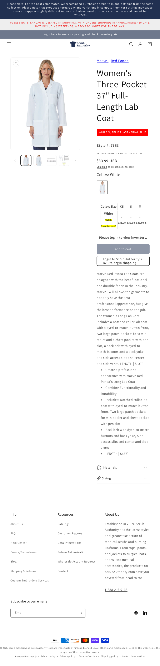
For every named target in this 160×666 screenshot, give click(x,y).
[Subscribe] (80, 613)
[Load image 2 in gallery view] (38, 160)
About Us (16, 524)
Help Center (18, 543)
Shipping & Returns (23, 571)
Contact (63, 571)
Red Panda (120, 60)
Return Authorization (72, 552)
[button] (8, 44)
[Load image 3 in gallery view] (51, 160)
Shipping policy (109, 656)
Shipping (102, 166)
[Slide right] (75, 160)
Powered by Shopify (26, 656)
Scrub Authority (17, 647)
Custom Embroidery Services (29, 580)
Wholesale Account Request (76, 561)
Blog (13, 561)
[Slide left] (15, 160)
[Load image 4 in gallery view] (64, 160)
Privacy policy (67, 656)
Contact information (133, 656)
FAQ (13, 533)
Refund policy (48, 656)
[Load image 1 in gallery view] (26, 160)
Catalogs (64, 524)
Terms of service (88, 656)
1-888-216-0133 (116, 589)
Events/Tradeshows (23, 552)
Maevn (103, 60)
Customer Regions (70, 533)
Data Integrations (69, 543)
